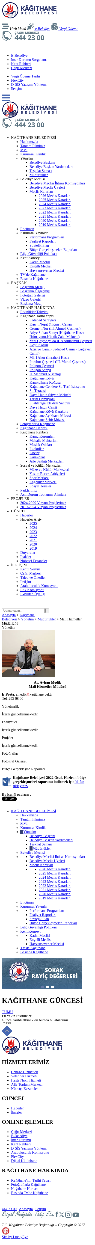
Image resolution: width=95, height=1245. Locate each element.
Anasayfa (9, 615)
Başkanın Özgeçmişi (35, 291)
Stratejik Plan (39, 245)
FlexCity (17, 80)
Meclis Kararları (41, 191)
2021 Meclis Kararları (55, 216)
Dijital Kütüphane (24, 1161)
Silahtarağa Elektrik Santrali (50, 403)
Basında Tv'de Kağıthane (29, 1193)
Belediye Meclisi (32, 852)
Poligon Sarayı (40, 370)
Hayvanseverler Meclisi (47, 270)
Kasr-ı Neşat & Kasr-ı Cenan (51, 324)
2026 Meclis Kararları (55, 196)
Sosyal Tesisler (40, 486)
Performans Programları (47, 237)
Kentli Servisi (30, 569)
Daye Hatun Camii (43, 407)
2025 (33, 523)
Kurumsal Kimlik (33, 154)
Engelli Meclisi (40, 266)
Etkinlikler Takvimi (34, 312)
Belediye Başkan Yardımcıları (51, 167)
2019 (33, 548)
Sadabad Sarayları (43, 320)
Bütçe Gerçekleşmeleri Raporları (53, 250)
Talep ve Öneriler (33, 577)
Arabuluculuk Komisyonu (39, 586)
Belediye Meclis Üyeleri (47, 187)
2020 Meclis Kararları (55, 220)
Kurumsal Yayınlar (34, 906)
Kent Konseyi (30, 931)
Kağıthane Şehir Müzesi (47, 420)
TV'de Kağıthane (32, 274)
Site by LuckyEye (15, 1237)
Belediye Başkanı (42, 162)
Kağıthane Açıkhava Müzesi (50, 416)
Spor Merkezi (39, 478)
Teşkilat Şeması (41, 171)
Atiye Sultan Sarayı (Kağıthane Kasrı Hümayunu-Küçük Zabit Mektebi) (57, 335)
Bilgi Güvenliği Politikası (38, 254)
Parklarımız (28, 490)
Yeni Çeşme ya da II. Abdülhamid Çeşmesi (61, 341)
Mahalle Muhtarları (43, 440)
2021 (33, 540)
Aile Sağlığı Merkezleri (46, 461)
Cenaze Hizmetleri (24, 1072)
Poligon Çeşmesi (42, 366)
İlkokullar (37, 449)
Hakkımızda (29, 142)
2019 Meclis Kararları (55, 225)
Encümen (27, 229)
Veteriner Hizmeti (24, 1076)
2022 (33, 536)
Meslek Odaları (41, 445)
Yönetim (27, 619)
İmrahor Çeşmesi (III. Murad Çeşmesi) (58, 362)
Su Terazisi (38, 391)
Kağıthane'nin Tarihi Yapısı (30, 1180)
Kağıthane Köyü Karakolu (49, 411)
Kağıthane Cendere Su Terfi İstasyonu (57, 386)
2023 (33, 532)
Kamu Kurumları (42, 436)
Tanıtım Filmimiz (32, 146)
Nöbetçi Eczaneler (33, 561)
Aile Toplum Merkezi (26, 1084)
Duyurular (27, 552)
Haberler (26, 515)
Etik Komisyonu (32, 590)
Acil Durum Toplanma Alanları (43, 494)
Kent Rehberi (21, 64)
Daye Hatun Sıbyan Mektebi (50, 395)
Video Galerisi (30, 299)
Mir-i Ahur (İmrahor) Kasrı (49, 357)
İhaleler (25, 557)
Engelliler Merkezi (43, 482)
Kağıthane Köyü (42, 378)
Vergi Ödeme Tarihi (25, 76)
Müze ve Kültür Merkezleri (49, 469)
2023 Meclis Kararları (55, 208)
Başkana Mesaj (31, 303)
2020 (33, 544)
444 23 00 (9, 1209)
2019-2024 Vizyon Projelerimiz (43, 507)
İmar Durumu (21, 1140)
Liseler (34, 453)
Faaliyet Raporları (43, 241)
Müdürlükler (39, 175)
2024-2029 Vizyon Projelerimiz (43, 503)
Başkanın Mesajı (32, 287)
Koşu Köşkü (39, 345)
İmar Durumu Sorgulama (29, 60)
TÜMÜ (7, 1012)
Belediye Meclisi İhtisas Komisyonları (57, 183)
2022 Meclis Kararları (55, 212)
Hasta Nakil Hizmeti (26, 1080)
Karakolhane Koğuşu (45, 382)
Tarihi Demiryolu (42, 399)
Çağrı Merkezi (21, 68)
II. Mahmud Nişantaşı (45, 374)
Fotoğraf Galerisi (32, 295)
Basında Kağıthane (34, 279)
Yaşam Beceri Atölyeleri (47, 474)
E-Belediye (19, 55)
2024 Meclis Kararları (55, 204)
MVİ (23, 150)
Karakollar (37, 457)
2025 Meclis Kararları (55, 200)
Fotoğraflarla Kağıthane (37, 424)
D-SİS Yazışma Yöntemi (29, 84)
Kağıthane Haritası (34, 428)
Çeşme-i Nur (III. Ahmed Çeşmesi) (55, 328)
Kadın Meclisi (40, 262)
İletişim (16, 89)
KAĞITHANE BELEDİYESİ (33, 811)
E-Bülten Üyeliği (32, 594)
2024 (33, 528)
